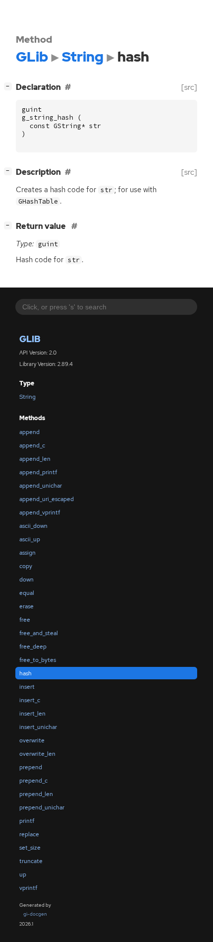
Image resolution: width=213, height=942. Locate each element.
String (27, 397)
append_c (32, 445)
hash (25, 673)
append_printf (38, 472)
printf (26, 821)
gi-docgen (35, 914)
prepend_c (33, 781)
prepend (30, 767)
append (29, 432)
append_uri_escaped (46, 499)
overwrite (32, 740)
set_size (30, 848)
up (22, 874)
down (26, 579)
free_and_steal (38, 633)
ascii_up (29, 539)
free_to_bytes (37, 660)
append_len (35, 459)
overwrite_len (37, 754)
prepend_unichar (41, 807)
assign (27, 553)
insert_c (29, 700)
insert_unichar (38, 727)
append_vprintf (39, 512)
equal (26, 593)
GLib (30, 339)
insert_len (32, 714)
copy (25, 566)
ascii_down (33, 526)
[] (10, 86)
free (24, 620)
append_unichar (40, 486)
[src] (189, 87)
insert (27, 687)
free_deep (33, 647)
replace (29, 834)
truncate (31, 861)
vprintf (28, 888)
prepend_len (36, 794)
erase (26, 606)
